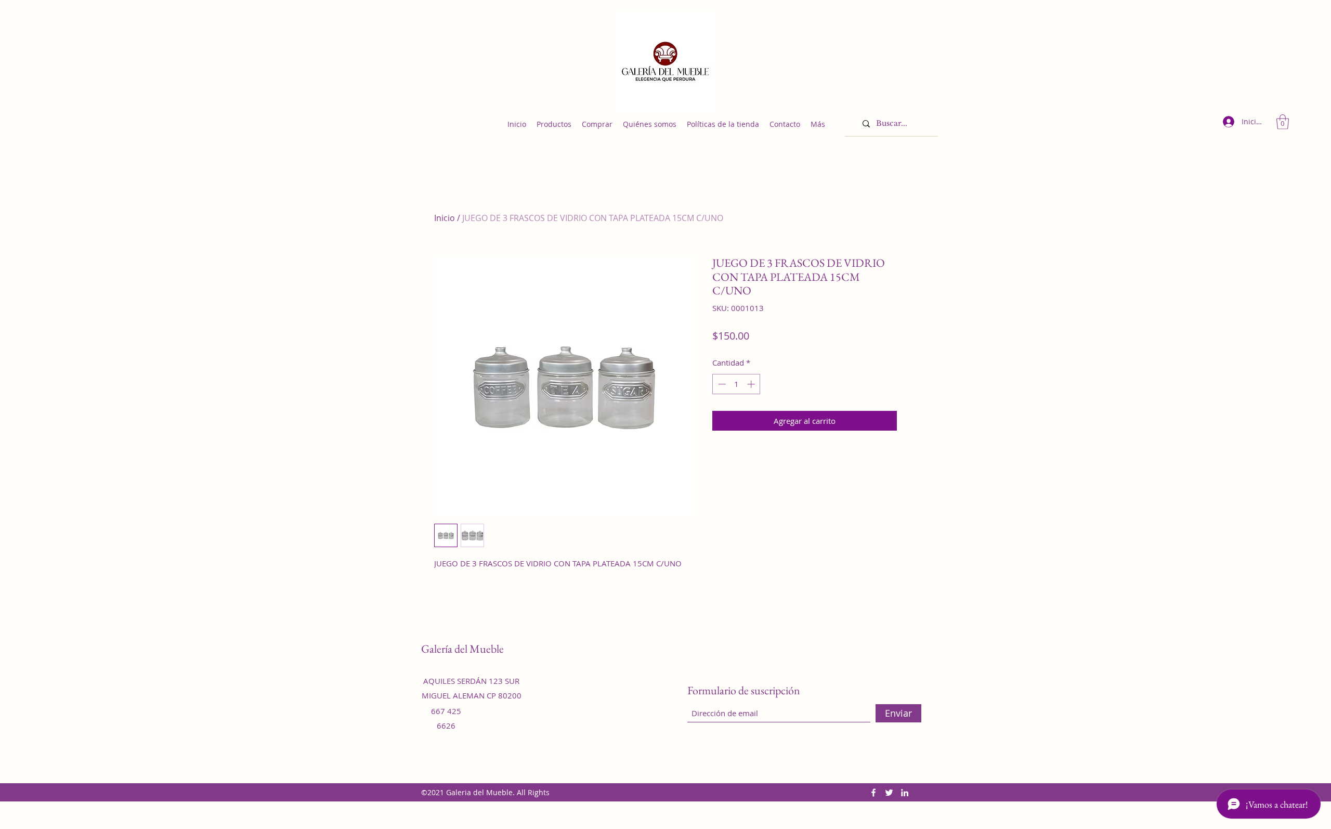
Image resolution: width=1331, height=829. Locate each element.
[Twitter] (889, 792)
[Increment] (752, 384)
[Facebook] (873, 792)
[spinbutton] (736, 384)
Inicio (444, 218)
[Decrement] (721, 384)
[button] (1282, 121)
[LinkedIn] (904, 792)
